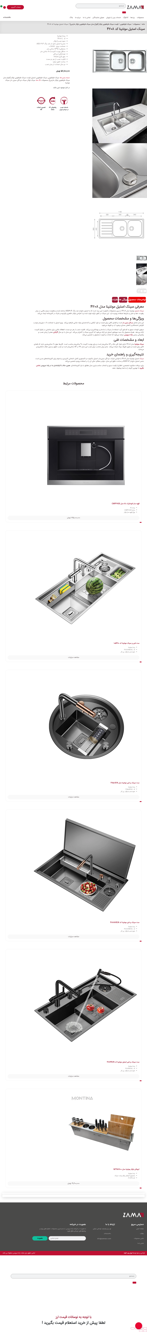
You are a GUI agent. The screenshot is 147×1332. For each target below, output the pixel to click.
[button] (73, 1194)
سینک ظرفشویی (125, 24)
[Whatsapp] (12, 1215)
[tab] (137, 300)
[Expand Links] (138, 1325)
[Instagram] (6, 1215)
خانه (143, 24)
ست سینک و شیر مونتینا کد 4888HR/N (124, 922)
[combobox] (101, 6)
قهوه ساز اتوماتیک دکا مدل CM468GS (125, 503)
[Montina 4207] (119, 61)
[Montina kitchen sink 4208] (119, 115)
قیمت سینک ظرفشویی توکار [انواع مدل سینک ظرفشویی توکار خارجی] (94, 24)
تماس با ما (86, 17)
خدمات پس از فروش (113, 17)
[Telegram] (19, 1215)
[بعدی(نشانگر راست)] (141, 1331)
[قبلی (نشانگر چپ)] (145, 1331)
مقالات (142, 1234)
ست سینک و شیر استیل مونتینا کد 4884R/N (123, 1062)
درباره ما (78, 17)
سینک (142, 358)
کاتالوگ (125, 17)
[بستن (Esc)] (132, 1328)
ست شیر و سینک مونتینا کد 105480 (126, 643)
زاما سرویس (128, 334)
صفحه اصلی (140, 1229)
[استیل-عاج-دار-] (119, 170)
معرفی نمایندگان (98, 17)
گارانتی (55, 332)
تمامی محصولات (139, 1238)
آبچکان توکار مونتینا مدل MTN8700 (126, 1169)
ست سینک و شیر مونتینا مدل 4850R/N (125, 782)
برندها (132, 17)
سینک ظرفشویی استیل (39, 77)
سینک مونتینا (139, 344)
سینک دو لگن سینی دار (18, 80)
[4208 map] (119, 225)
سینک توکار (31, 80)
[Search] (124, 12)
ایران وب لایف (128, 1253)
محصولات (140, 17)
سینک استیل (139, 310)
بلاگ (71, 17)
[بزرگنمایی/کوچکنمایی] (145, 1328)
